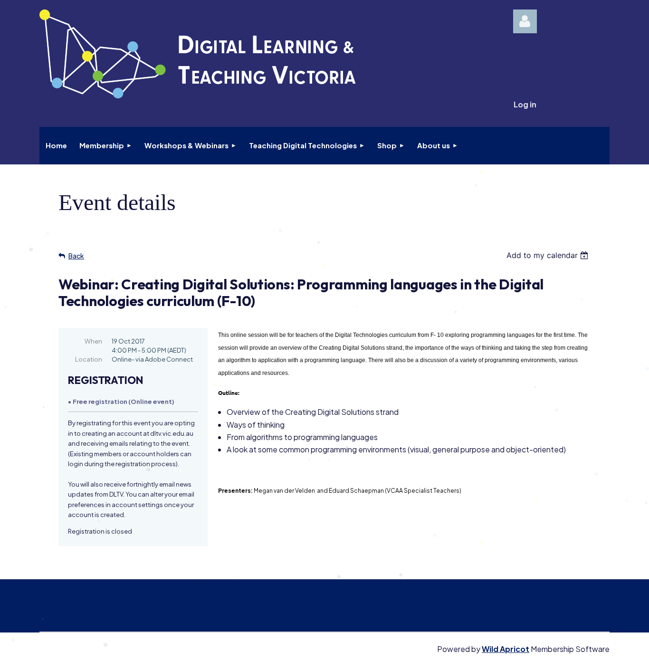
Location (88, 359)
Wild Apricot (505, 649)
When (93, 341)
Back (76, 255)
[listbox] (548, 255)
